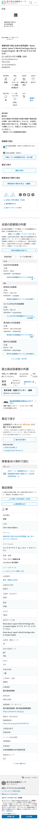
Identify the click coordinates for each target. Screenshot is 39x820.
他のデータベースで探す (14, 208)
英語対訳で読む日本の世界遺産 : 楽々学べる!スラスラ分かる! (18, 537)
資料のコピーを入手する (10, 794)
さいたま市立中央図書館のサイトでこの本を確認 (20, 317)
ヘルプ (14, 246)
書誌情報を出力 (11, 204)
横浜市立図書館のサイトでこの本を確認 (20, 354)
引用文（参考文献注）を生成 (15, 200)
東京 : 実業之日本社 (10, 580)
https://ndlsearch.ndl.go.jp (13, 711)
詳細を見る (32, 99)
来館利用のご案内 (29, 383)
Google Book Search (13, 450)
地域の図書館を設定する (19, 250)
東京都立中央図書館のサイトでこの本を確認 (20, 336)
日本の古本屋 (10, 447)
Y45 (4, 664)
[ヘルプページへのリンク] (12, 39)
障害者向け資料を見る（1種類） (19, 183)
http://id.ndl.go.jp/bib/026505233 (16, 723)
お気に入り (6, 196)
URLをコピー (13, 196)
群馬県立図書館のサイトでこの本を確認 (20, 299)
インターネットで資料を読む (11, 791)
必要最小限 (10, 816)
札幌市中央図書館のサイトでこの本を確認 (20, 278)
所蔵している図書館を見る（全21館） (19, 157)
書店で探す (19, 170)
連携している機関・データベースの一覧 (21, 234)
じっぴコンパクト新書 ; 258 (13, 571)
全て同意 (29, 816)
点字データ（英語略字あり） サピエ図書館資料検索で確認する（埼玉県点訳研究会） (21, 473)
